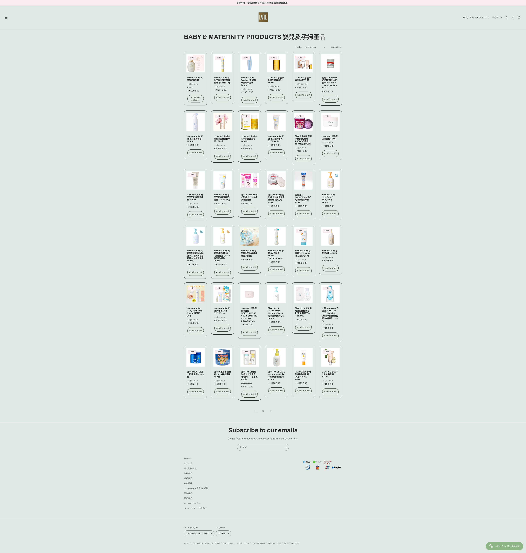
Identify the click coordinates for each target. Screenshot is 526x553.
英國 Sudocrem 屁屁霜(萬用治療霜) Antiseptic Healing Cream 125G (329, 83)
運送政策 (188, 479)
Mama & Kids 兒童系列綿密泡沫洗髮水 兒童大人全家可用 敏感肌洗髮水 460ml (195, 256)
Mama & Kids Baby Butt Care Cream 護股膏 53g (194, 312)
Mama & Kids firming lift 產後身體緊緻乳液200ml (248, 81)
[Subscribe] (285, 447)
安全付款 (188, 464)
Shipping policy (274, 543)
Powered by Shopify (212, 543)
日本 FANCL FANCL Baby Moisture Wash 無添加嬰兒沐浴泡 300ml (276, 313)
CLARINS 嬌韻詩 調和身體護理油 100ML (276, 80)
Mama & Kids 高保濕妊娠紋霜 (195, 79)
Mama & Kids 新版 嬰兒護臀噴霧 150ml (195, 138)
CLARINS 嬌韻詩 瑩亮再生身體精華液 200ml (222, 138)
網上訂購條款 (190, 469)
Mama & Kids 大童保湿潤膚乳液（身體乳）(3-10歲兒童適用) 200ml (222, 256)
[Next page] (271, 411)
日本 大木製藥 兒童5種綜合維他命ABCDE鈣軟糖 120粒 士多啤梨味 (303, 140)
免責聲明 (188, 483)
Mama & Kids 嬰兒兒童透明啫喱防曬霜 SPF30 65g (222, 197)
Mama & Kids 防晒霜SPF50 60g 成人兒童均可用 (303, 253)
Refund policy (229, 543)
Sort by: (298, 47)
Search (187, 459)
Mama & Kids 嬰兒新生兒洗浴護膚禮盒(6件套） (249, 253)
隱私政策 (188, 498)
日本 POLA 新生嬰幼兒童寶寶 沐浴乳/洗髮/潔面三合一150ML (303, 312)
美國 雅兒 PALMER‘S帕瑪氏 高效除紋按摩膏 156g (303, 198)
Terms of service (258, 543)
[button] (6, 17)
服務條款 (188, 493)
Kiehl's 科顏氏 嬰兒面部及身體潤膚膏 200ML (195, 197)
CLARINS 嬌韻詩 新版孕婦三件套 (303, 79)
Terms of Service (192, 503)
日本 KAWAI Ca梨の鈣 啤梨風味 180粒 (195, 374)
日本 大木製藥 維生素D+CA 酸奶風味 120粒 (222, 374)
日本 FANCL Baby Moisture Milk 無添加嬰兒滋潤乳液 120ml (276, 375)
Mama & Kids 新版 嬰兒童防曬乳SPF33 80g (276, 138)
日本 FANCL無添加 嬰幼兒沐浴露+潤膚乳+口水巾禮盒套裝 (249, 375)
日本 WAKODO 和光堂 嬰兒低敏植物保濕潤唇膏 (249, 197)
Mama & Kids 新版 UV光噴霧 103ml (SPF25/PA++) (276, 254)
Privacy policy (243, 543)
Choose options (195, 98)
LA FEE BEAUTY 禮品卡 (195, 508)
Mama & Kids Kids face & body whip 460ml (328, 198)
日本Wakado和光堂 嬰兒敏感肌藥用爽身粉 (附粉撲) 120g (276, 198)
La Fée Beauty (197, 543)
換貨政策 (188, 473)
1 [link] (255, 411)
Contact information (292, 543)
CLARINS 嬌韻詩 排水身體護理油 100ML (249, 138)
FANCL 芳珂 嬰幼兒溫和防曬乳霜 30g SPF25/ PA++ (303, 375)
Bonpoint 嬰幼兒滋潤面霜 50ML (330, 137)
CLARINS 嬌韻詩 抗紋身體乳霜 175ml (330, 374)
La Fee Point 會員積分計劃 (196, 489)
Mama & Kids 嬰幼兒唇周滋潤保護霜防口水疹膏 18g (222, 80)
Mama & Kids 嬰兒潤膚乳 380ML (330, 252)
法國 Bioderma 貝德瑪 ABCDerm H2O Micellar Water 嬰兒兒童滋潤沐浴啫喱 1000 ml (330, 314)
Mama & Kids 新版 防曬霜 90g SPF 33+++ (222, 310)
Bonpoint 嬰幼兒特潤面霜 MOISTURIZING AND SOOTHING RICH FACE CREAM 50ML (249, 314)
